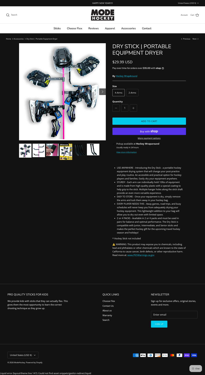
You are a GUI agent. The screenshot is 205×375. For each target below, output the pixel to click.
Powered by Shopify (34, 362)
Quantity (117, 101)
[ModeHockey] (102, 15)
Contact (146, 28)
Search (105, 319)
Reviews (93, 28)
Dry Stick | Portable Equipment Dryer (41, 39)
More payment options (149, 138)
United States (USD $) (187, 3)
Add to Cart (149, 121)
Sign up (159, 324)
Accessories (128, 28)
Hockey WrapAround (126, 75)
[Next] (102, 91)
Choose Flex (74, 28)
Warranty (107, 315)
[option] (62, 91)
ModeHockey (19, 362)
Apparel (110, 28)
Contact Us (108, 305)
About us (107, 310)
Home (8, 39)
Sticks (57, 28)
